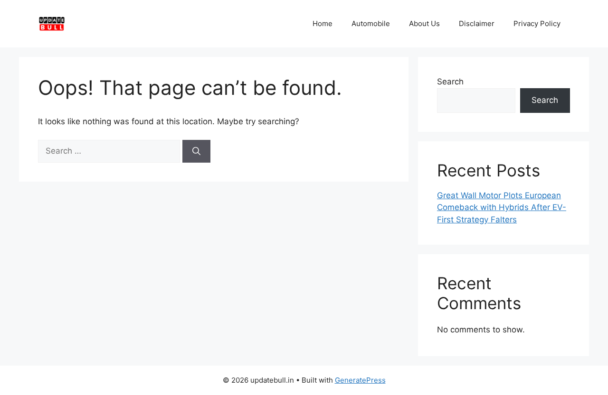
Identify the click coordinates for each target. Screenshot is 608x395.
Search (450, 81)
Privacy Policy (536, 23)
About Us (424, 23)
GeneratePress (360, 380)
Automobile (371, 23)
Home (322, 23)
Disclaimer (476, 23)
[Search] (196, 151)
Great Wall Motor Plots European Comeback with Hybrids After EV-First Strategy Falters (501, 207)
